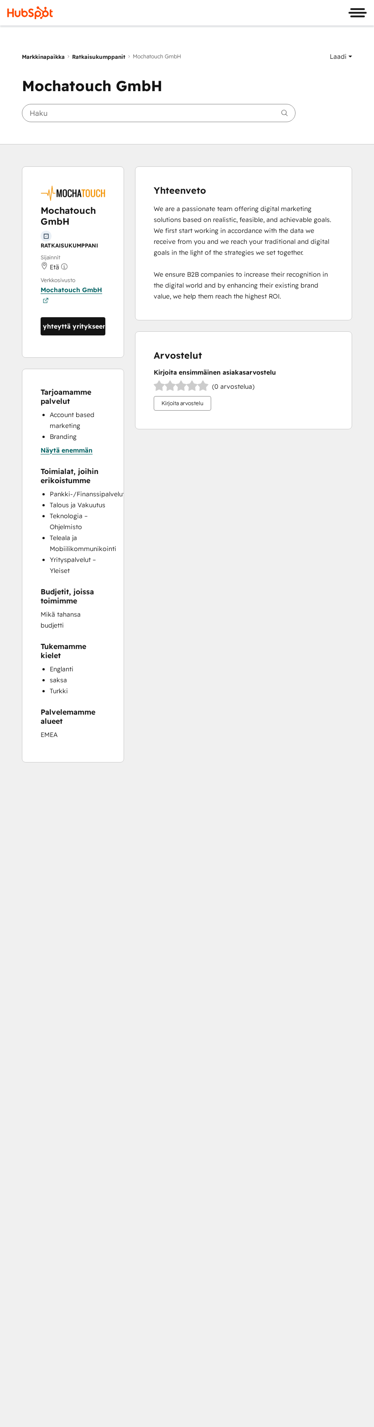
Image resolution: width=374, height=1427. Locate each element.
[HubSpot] (30, 13)
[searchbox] (159, 113)
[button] (341, 56)
